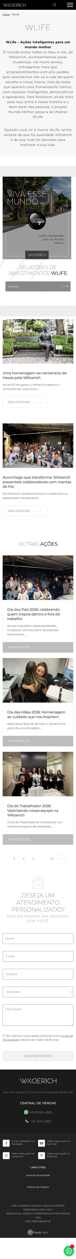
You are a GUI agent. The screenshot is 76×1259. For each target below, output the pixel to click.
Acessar (13, 286)
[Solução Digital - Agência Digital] (38, 1232)
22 (52, 858)
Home (6, 14)
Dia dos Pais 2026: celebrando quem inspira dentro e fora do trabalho (33, 614)
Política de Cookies (38, 1187)
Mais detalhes (19, 402)
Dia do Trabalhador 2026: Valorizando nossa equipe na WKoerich (32, 810)
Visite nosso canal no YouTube (58, 1142)
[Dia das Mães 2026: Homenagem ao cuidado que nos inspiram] (38, 680)
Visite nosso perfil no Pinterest (58, 1155)
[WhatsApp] (69, 1251)
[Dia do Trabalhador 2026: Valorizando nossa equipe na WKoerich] (38, 774)
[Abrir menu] (70, 5)
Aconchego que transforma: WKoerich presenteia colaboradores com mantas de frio (37, 482)
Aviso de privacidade (38, 1175)
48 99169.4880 (40, 1112)
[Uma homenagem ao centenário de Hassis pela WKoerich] (38, 341)
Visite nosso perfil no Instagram (22, 1155)
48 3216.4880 (40, 1121)
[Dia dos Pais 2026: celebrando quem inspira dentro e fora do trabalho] (38, 577)
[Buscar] (55, 5)
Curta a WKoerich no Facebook (23, 1142)
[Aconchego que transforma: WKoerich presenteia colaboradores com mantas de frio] (38, 445)
